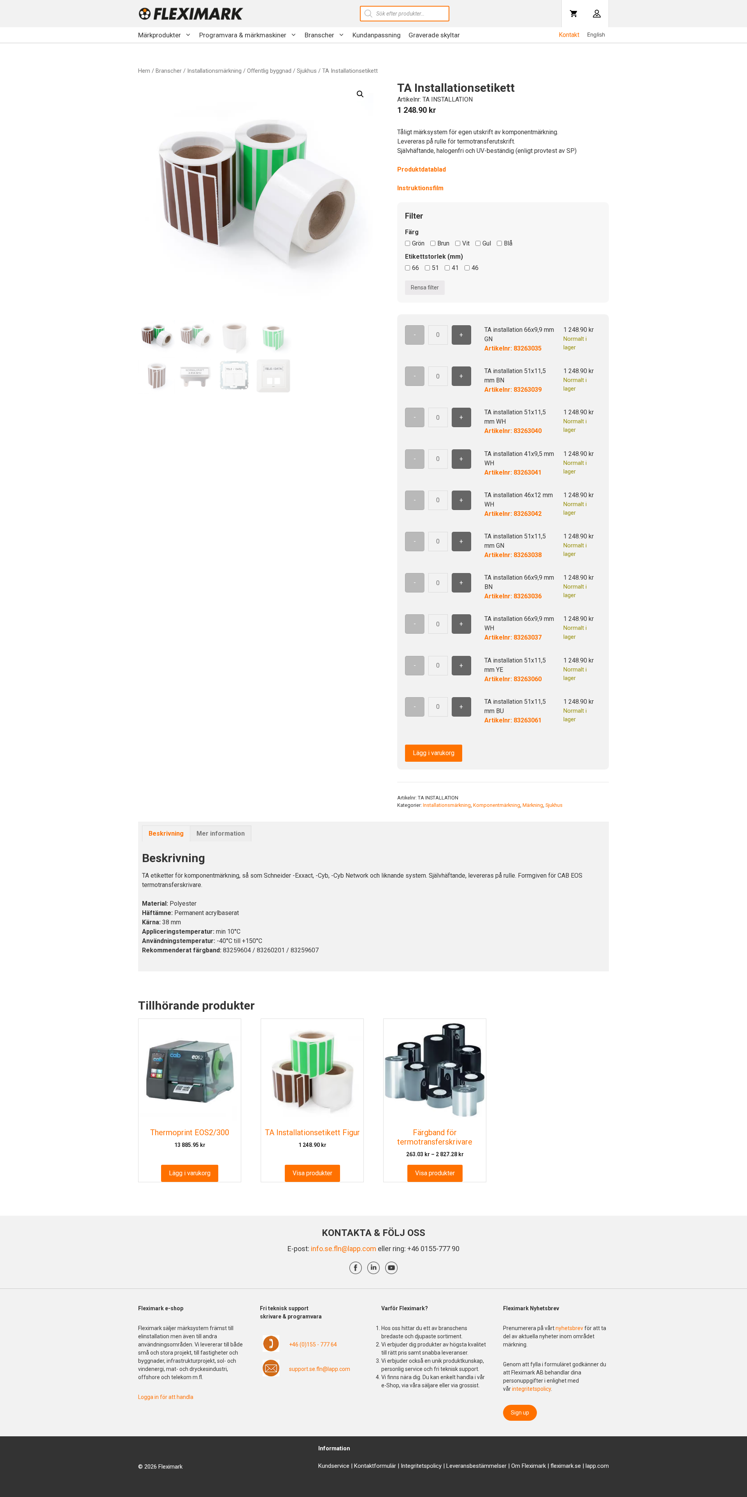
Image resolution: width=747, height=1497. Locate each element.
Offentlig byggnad (269, 70)
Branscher (319, 35)
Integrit (410, 1465)
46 (475, 268)
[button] (360, 94)
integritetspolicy (531, 1389)
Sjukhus (307, 70)
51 (435, 268)
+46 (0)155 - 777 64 (313, 1344)
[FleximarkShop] (191, 13)
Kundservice (333, 1465)
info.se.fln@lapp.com (343, 1249)
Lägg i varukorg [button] (189, 1173)
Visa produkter (312, 1173)
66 (415, 268)
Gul (486, 243)
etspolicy (430, 1465)
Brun (443, 243)
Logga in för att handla (165, 1397)
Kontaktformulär (375, 1465)
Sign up (520, 1412)
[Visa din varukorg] (573, 13)
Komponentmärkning (496, 805)
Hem (144, 70)
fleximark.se (566, 1465)
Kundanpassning (376, 35)
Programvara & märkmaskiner (242, 35)
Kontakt (569, 35)
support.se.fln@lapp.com (319, 1369)
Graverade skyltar (434, 35)
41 (455, 268)
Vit (466, 243)
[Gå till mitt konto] (596, 13)
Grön (418, 243)
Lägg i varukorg (433, 753)
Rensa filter (425, 287)
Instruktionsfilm (420, 188)
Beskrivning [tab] (166, 833)
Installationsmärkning (214, 70)
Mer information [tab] (220, 833)
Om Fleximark (528, 1465)
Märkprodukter (159, 35)
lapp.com (597, 1465)
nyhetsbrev (570, 1328)
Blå (508, 243)
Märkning (533, 805)
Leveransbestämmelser (476, 1465)
